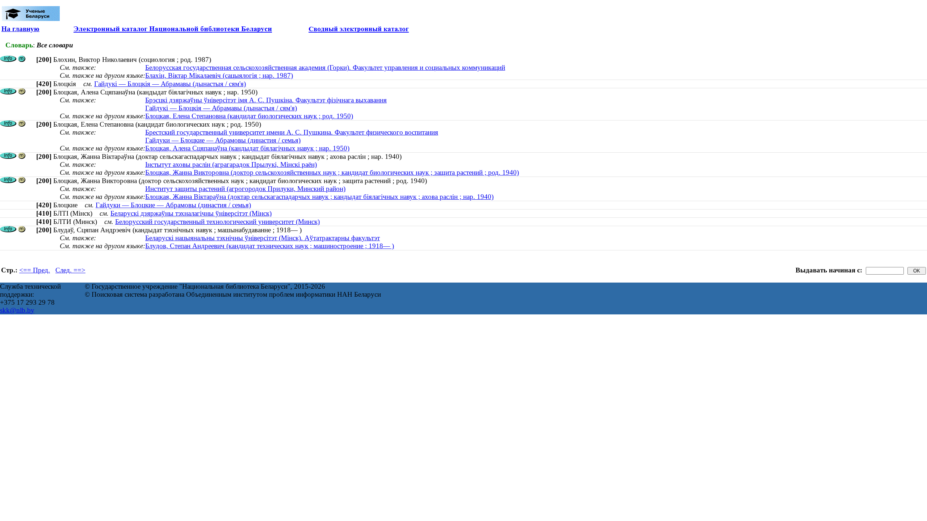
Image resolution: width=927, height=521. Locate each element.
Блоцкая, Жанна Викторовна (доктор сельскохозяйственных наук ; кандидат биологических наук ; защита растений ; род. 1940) (332, 172)
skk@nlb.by (17, 310)
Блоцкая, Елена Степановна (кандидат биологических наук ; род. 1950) (249, 116)
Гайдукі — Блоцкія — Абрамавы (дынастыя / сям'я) (170, 84)
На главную (20, 29)
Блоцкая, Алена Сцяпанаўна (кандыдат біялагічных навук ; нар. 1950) (247, 148)
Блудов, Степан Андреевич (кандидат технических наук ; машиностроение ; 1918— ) (269, 246)
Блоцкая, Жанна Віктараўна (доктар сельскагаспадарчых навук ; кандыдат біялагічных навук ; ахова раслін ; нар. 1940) (319, 196)
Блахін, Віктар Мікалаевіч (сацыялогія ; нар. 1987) (219, 75)
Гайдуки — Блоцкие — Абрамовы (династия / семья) (223, 140)
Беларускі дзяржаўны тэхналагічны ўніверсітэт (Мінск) (191, 213)
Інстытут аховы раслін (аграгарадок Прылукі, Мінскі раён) (231, 164)
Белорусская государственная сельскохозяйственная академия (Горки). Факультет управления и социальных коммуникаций (325, 67)
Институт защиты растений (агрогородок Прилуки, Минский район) (245, 188)
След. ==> (70, 270)
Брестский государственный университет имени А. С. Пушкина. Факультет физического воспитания (291, 132)
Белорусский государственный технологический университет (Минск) (217, 221)
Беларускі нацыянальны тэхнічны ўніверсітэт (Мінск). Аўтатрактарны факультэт (262, 238)
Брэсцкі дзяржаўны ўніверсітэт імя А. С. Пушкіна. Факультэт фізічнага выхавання (266, 100)
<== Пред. (34, 270)
